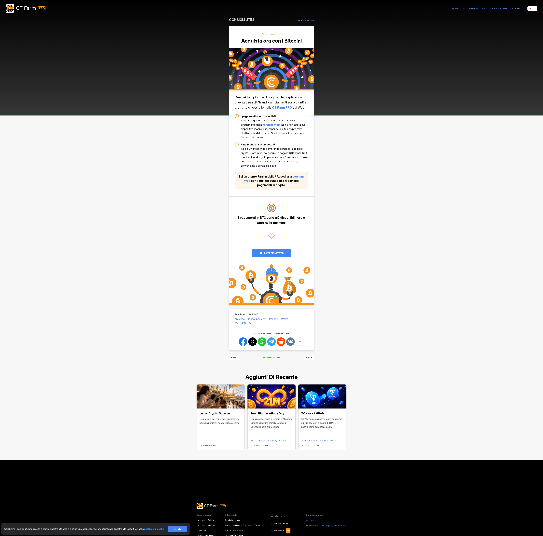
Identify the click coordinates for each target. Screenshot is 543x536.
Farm (455, 8)
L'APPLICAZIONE (499, 8)
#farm (284, 318)
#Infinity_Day (274, 440)
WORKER (473, 8)
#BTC (253, 440)
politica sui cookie (154, 529)
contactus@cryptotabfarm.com (332, 525)
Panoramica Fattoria (205, 520)
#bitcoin (273, 318)
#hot (284, 440)
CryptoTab (201, 530)
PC (463, 8)
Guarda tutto (271, 357)
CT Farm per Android (279, 523)
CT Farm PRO (282, 107)
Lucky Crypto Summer (215, 413)
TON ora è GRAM (313, 413)
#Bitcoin (262, 440)
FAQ (484, 8)
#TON (323, 440)
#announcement (256, 318)
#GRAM (331, 440)
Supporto (517, 8)
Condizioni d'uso (232, 520)
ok (179, 529)
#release (240, 318)
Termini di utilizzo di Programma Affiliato (242, 525)
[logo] (28, 8)
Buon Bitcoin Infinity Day (267, 413)
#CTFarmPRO (243, 322)
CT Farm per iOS (277, 530)
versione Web (271, 124)
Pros (309, 357)
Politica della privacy (234, 530)
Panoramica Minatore (206, 525)
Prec (234, 357)
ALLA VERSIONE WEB (271, 253)
